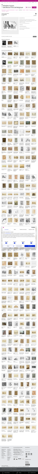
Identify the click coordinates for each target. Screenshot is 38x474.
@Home (7, 11)
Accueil (2, 2)
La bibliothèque (9, 450)
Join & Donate (29, 7)
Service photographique (9, 452)
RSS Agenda (26, 461)
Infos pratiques (4, 451)
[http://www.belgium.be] (17, 459)
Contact (5, 2)
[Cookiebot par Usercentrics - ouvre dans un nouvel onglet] (32, 227)
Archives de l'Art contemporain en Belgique (9, 454)
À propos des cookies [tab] (31, 229)
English (35, 2)
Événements (10, 2)
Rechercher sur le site (13, 2)
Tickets (35, 7)
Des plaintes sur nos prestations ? (16, 470)
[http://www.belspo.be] (14, 459)
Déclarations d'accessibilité (23, 470)
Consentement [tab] (6, 229)
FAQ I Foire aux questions (4, 450)
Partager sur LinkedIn (34, 15)
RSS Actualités (27, 462)
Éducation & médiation (9, 457)
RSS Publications (27, 463)
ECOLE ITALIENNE (21, 29)
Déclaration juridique (29, 470)
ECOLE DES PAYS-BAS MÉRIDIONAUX (24, 28)
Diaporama (34, 36)
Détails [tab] (15, 229)
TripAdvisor (26, 457)
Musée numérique (9, 455)
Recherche (3, 11)
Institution (3, 457)
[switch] (15, 243)
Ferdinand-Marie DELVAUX (23, 26)
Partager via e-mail (35, 15)
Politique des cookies (34, 470)
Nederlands (30, 2)
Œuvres (35, 13)
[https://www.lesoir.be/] (19, 458)
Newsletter (28, 464)
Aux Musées (3, 453)
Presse (7, 2)
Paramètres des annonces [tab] (23, 229)
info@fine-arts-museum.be (26, 466)
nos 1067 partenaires (8, 233)
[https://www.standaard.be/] (23, 459)
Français (33, 2)
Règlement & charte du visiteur (4, 456)
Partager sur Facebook (33, 15)
